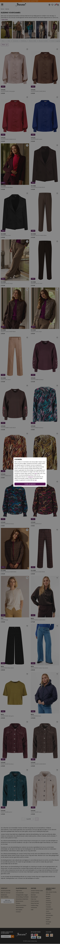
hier (36, 473)
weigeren (30, 477)
